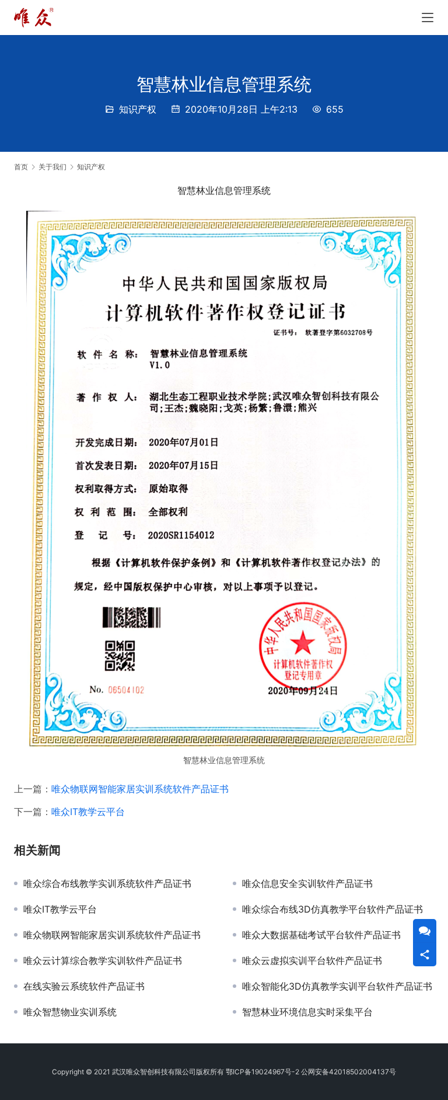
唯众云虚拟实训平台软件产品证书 (312, 960)
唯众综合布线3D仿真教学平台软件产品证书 (332, 909)
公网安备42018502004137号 (348, 1071)
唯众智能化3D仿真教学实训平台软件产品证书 (337, 986)
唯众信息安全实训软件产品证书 (307, 883)
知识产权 (137, 109)
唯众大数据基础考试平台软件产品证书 (321, 935)
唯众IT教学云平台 (88, 811)
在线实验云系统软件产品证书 (84, 986)
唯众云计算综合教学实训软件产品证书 (102, 960)
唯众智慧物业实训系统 (70, 1012)
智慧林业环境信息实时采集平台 (307, 1012)
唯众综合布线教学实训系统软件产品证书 (107, 883)
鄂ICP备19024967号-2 (262, 1071)
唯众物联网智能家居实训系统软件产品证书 (140, 789)
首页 (21, 166)
